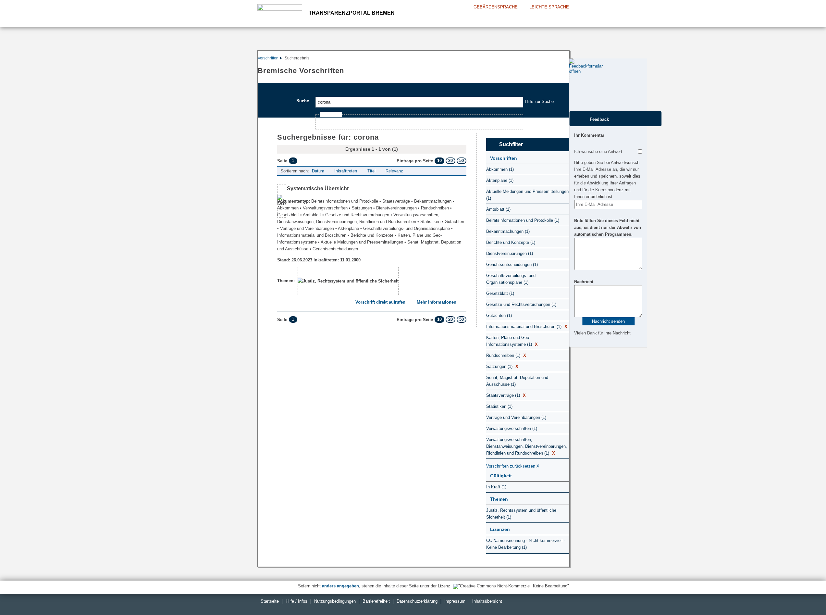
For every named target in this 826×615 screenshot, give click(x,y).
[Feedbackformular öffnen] (576, 84)
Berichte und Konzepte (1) (510, 242)
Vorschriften (268, 58)
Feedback (599, 119)
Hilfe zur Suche (539, 101)
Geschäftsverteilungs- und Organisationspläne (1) (511, 279)
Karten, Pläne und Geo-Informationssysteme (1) (512, 341)
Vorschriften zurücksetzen (512, 466)
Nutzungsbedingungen (335, 601)
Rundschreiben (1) (506, 355)
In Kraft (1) (496, 486)
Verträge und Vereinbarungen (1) (516, 417)
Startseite (270, 601)
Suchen (516, 102)
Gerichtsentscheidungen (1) (512, 264)
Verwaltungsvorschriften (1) (511, 428)
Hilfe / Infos (296, 601)
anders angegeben (340, 586)
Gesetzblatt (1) (500, 293)
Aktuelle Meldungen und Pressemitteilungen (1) (527, 195)
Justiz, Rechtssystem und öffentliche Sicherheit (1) (521, 514)
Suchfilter (511, 144)
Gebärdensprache (496, 7)
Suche (302, 100)
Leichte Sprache (549, 7)
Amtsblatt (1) (498, 209)
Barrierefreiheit (376, 601)
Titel (371, 171)
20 (450, 160)
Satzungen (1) (502, 366)
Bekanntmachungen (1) (508, 231)
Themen (499, 499)
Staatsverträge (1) (506, 395)
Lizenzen (500, 529)
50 (461, 160)
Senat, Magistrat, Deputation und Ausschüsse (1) (517, 381)
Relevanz (394, 171)
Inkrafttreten (345, 171)
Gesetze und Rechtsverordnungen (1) (521, 304)
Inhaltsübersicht (487, 601)
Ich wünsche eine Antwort (598, 151)
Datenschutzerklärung (417, 601)
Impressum (454, 601)
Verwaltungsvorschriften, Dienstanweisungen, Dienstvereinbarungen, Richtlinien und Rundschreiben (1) (526, 446)
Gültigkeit (501, 475)
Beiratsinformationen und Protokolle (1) (522, 220)
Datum (318, 171)
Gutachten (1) (499, 315)
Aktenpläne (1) (499, 180)
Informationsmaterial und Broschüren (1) (526, 326)
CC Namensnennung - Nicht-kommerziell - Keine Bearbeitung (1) (525, 544)
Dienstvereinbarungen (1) (509, 253)
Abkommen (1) (500, 169)
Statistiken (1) (499, 406)
